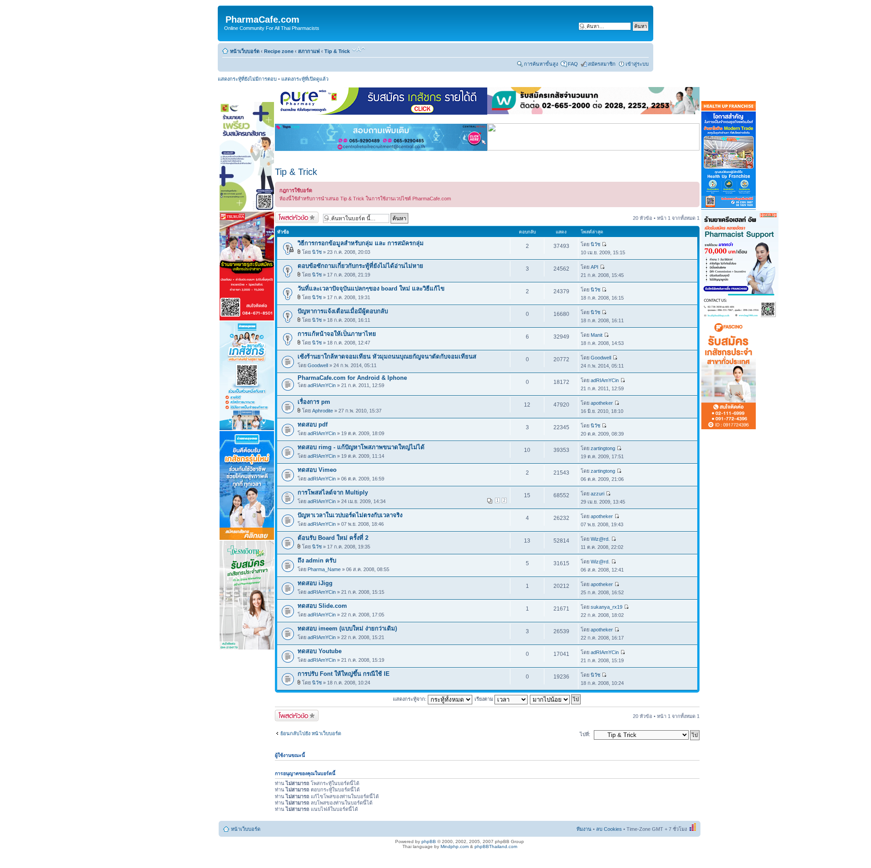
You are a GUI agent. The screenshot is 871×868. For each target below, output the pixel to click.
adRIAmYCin (322, 385)
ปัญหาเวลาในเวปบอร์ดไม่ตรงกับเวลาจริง (350, 515)
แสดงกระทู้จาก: (410, 699)
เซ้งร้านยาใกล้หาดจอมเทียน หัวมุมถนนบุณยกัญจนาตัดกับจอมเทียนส (387, 356)
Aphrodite (322, 410)
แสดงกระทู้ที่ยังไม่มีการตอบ (247, 79)
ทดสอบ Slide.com (322, 605)
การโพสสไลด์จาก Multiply (333, 492)
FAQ (573, 64)
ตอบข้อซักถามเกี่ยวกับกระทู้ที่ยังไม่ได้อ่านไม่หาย (360, 265)
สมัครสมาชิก (602, 64)
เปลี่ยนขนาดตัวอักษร (358, 49)
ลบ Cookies (609, 829)
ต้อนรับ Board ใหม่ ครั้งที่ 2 (333, 537)
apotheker (602, 403)
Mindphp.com (454, 846)
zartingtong (603, 448)
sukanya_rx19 (606, 607)
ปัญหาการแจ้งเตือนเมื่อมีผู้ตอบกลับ (343, 311)
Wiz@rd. (600, 539)
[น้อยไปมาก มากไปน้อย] (556, 699)
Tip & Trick (337, 51)
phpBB (428, 841)
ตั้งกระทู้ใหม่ (288, 215)
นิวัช (317, 252)
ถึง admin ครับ (317, 560)
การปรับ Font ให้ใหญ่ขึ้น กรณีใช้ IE (344, 673)
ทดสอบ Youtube (320, 651)
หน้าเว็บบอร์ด (244, 51)
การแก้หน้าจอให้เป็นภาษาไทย (337, 333)
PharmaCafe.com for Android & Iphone (352, 377)
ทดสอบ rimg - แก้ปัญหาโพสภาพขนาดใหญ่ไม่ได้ (361, 447)
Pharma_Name (324, 569)
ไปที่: (585, 734)
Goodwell (318, 365)
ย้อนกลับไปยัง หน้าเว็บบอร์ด (310, 733)
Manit (596, 335)
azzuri (597, 493)
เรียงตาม (484, 699)
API (594, 267)
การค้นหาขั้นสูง (541, 64)
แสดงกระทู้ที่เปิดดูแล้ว (304, 79)
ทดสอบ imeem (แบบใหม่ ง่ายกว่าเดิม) (347, 628)
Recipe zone (279, 51)
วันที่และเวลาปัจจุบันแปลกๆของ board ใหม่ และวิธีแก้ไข (371, 288)
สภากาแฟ (309, 51)
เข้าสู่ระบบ (637, 64)
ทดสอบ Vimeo (317, 469)
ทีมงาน (584, 829)
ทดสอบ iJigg (315, 583)
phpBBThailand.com (496, 846)
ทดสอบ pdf (313, 424)
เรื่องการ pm (314, 401)
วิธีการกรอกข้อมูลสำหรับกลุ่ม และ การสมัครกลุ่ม (361, 243)
